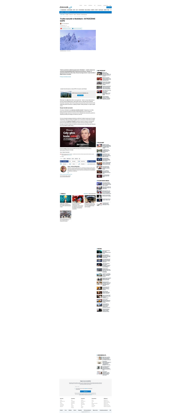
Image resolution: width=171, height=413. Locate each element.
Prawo (92, 400)
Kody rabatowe (83, 401)
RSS (110, 410)
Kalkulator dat (106, 400)
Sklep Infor (61, 406)
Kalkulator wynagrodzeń (107, 406)
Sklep (110, 5)
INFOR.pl (81, 5)
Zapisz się (85, 391)
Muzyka (82, 406)
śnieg (65, 158)
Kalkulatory (106, 398)
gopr (73, 158)
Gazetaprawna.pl (62, 401)
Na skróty (61, 398)
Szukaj (109, 7)
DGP (94, 5)
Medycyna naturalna (94, 403)
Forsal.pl (61, 403)
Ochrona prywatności (87, 410)
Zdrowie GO (71, 14)
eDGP (61, 402)
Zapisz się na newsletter (77, 28)
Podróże (61, 12)
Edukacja (82, 402)
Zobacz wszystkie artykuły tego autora (66, 174)
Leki (92, 402)
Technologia (73, 401)
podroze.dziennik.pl (66, 16)
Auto (72, 400)
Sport (72, 404)
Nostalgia (66, 14)
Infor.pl (61, 400)
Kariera (75, 410)
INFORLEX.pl (90, 5)
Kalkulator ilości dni (106, 401)
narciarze (69, 158)
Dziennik (61, 16)
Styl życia (93, 406)
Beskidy (76, 158)
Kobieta (82, 400)
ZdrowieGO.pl (99, 5)
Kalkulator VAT (106, 403)
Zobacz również (80, 95)
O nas (66, 410)
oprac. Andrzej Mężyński (65, 23)
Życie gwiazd (83, 404)
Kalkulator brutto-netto (107, 405)
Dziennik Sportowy (84, 14)
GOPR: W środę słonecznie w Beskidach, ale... (80, 93)
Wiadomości (73, 403)
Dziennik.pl (73, 398)
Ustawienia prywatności (104, 410)
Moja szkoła (82, 403)
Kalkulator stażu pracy (107, 402)
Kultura (82, 407)
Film (81, 405)
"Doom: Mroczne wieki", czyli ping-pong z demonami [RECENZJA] (65, 176)
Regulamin (80, 410)
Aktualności (67, 12)
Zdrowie (72, 405)
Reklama (70, 410)
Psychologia (93, 405)
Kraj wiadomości (92, 193)
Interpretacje (62, 405)
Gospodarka (73, 402)
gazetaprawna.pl (105, 5)
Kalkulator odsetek (106, 404)
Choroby (93, 404)
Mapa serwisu (95, 410)
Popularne (86, 193)
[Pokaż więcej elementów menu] (111, 10)
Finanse (93, 401)
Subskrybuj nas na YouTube (66, 28)
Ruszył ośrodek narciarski (66, 76)
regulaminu (86, 388)
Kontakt (61, 410)
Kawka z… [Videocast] (77, 14)
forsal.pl (85, 5)
